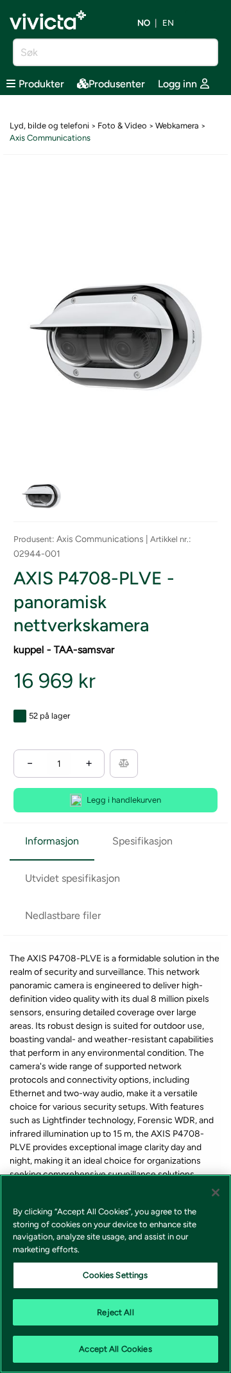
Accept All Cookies (115, 1349)
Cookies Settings (115, 1275)
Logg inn (177, 84)
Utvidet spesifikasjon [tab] (72, 878)
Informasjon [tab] (52, 841)
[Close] (215, 1192)
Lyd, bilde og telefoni (49, 125)
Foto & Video (122, 125)
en (168, 23)
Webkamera (177, 125)
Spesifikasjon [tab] (142, 841)
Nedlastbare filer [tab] (63, 915)
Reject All (115, 1312)
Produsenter (117, 84)
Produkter (41, 84)
